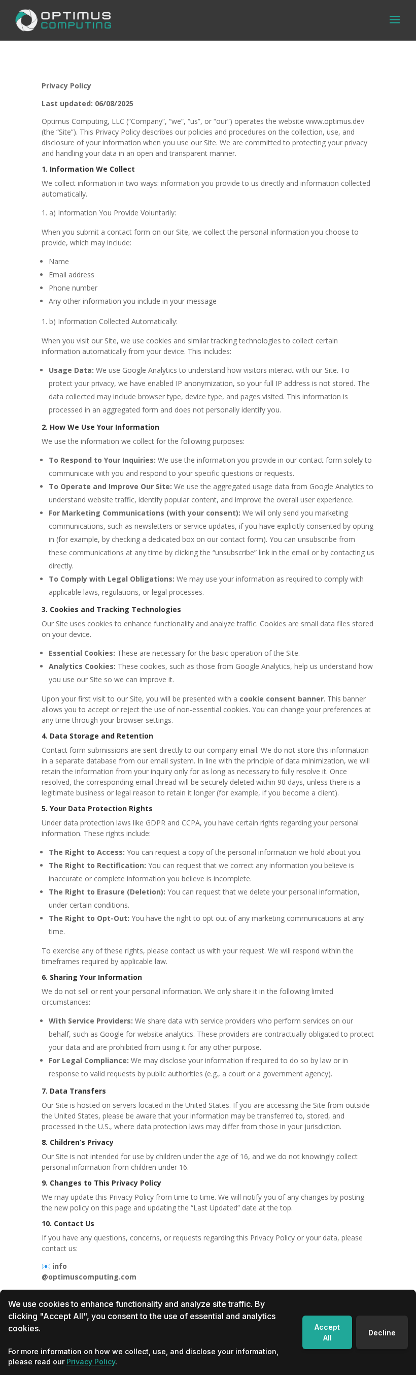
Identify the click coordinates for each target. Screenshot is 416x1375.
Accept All (327, 1332)
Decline (382, 1332)
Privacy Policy (90, 1361)
